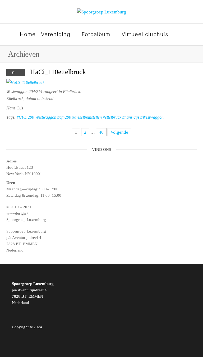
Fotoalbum (96, 34)
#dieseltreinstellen (87, 117)
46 (101, 132)
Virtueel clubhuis (145, 34)
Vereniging (55, 34)
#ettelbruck (112, 117)
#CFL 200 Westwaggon (36, 117)
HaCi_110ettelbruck (58, 72)
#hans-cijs (130, 117)
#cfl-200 (64, 117)
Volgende (119, 132)
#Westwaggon (152, 117)
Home (28, 34)
